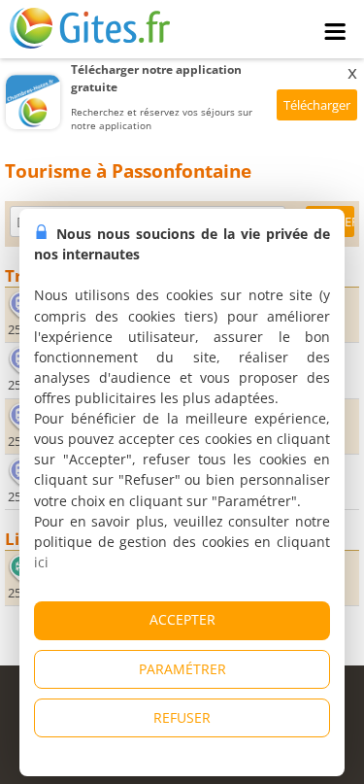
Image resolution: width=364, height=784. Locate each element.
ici (41, 562)
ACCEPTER (182, 619)
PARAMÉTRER (182, 669)
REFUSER (182, 717)
